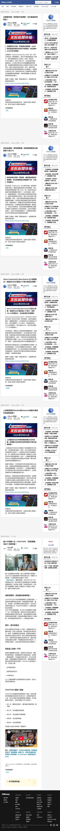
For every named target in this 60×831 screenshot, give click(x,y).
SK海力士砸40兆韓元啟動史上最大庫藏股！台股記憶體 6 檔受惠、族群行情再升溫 (51, 44)
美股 (7, 6)
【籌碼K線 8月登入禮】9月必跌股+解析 (51, 320)
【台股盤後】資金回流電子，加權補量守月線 (51, 90)
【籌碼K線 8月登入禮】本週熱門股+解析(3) (51, 189)
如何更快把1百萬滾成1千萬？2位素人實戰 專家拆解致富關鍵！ (51, 562)
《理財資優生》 (10, 580)
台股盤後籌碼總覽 (26, 806)
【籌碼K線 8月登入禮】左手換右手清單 (51, 71)
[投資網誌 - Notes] (7, 2)
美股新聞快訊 (26, 24)
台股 (2, 6)
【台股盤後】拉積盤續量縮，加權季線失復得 (51, 85)
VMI (7, 110)
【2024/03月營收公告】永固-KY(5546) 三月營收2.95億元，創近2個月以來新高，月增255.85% (51, 829)
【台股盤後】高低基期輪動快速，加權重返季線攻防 (51, 170)
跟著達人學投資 (5, 11)
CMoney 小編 (14, 793)
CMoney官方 (44, 6)
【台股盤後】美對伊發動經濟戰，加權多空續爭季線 (51, 433)
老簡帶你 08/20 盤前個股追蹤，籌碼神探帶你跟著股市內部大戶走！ (51, 437)
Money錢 (53, 6)
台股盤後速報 (23, 793)
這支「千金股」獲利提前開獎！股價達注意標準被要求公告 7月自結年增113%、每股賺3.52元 (51, 567)
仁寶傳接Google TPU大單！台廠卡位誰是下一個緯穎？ (51, 53)
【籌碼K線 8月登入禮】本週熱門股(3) (51, 315)
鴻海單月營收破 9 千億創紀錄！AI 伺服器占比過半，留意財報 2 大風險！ (51, 442)
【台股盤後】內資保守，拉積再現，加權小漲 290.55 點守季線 (51, 180)
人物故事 (25, 548)
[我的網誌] (56, 2)
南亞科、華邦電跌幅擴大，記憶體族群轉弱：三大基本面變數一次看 (51, 39)
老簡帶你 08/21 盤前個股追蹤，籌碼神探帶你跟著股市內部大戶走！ (51, 447)
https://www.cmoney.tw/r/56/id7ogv (17, 83)
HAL (7, 248)
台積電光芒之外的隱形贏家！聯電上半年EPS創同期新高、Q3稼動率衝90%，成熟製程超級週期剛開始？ (51, 76)
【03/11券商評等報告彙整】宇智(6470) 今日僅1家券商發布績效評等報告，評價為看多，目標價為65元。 (51, 824)
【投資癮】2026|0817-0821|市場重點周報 (51, 451)
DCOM (7, 388)
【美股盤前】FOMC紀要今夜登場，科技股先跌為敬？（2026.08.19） (51, 58)
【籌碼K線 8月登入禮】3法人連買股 (51, 184)
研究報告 (13, 6)
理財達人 (21, 6)
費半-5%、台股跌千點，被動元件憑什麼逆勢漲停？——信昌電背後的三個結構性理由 (51, 48)
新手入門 (28, 6)
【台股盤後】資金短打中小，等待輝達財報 (51, 306)
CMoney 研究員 (15, 11)
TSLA (7, 772)
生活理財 (36, 6)
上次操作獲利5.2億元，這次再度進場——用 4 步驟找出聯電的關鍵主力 (51, 81)
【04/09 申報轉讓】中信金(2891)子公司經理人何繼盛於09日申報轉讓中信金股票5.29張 (51, 820)
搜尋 (50, 2)
